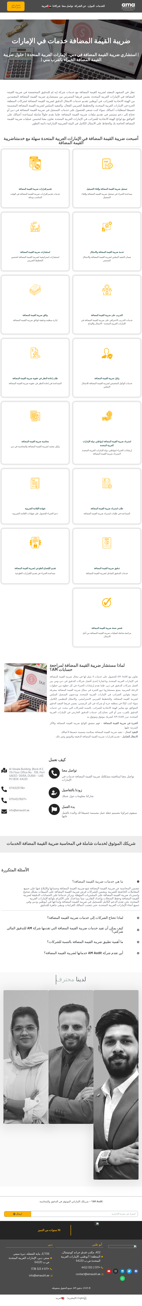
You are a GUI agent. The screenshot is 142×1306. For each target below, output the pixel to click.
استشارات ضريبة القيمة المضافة (35, 252)
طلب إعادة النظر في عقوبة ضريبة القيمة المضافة (35, 378)
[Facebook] (136, 1271)
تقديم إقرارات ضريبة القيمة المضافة (35, 189)
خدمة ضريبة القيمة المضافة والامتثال (107, 252)
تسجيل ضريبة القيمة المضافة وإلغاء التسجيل (107, 189)
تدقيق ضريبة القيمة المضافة (107, 568)
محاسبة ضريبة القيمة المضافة (35, 441)
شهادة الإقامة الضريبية (35, 508)
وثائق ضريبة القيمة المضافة (35, 315)
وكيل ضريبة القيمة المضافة (106, 378)
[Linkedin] (122, 1271)
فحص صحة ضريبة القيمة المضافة (107, 628)
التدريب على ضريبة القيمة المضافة (107, 315)
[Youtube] (108, 1271)
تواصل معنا (67, 6)
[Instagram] (115, 1271)
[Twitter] (129, 1271)
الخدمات (100, 6)
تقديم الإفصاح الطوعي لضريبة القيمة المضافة (35, 568)
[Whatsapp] (122, 1278)
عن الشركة (80, 6)
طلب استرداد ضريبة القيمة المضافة (107, 508)
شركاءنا (56, 6)
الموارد (91, 6)
